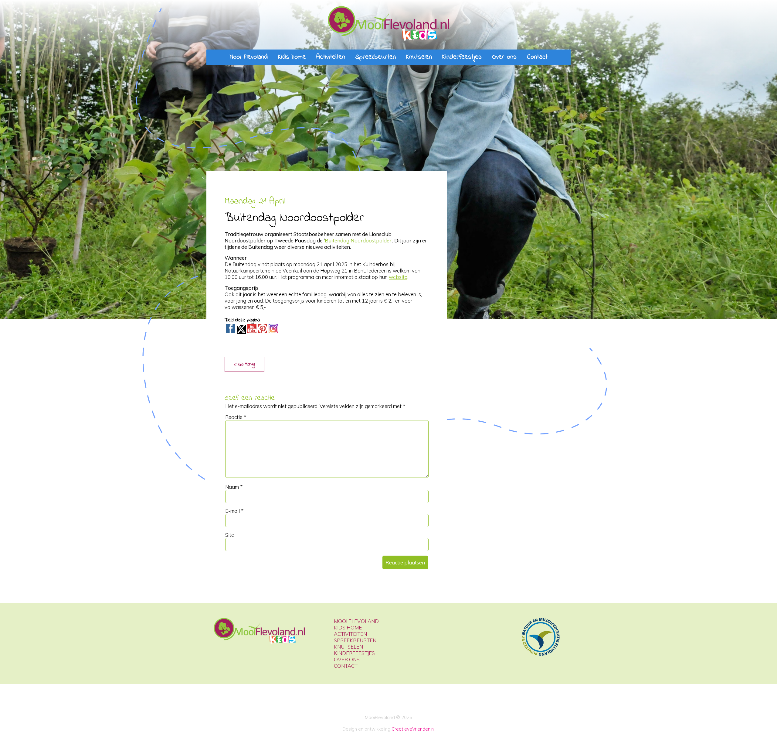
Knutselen (419, 57)
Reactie (235, 417)
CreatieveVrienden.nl (413, 729)
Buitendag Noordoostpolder (358, 240)
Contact (537, 57)
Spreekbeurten (375, 57)
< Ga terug (244, 364)
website (398, 277)
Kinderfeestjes (462, 57)
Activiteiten (330, 57)
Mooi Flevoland (248, 57)
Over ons (504, 57)
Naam (234, 487)
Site (229, 535)
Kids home (292, 57)
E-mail (234, 511)
